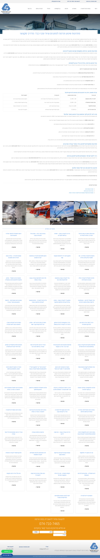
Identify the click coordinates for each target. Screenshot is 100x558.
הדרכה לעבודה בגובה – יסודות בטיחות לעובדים (62, 234)
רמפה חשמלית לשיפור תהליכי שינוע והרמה (13, 234)
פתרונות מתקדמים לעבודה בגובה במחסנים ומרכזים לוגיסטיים (86, 345)
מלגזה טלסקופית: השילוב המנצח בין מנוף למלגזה (86, 388)
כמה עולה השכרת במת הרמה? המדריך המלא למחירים (86, 234)
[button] (4, 213)
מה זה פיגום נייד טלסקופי (86, 453)
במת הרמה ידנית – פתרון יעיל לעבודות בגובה (37, 234)
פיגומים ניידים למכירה (86, 495)
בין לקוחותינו (57, 8)
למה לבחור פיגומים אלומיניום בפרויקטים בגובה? (62, 496)
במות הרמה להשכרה (85, 8)
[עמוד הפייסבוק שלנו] (61, 1)
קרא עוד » (86, 247)
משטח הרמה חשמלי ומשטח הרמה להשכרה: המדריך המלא (81, 192)
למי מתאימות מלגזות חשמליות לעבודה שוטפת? (38, 453)
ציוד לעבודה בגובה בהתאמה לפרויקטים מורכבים (62, 279)
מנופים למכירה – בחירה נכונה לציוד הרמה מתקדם (13, 257)
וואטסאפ (6, 551)
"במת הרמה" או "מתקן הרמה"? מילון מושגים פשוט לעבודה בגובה (37, 368)
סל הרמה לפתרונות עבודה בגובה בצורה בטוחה (37, 279)
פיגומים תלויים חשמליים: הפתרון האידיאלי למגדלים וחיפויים (13, 345)
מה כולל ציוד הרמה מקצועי (14, 473)
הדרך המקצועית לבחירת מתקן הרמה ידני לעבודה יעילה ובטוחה (62, 323)
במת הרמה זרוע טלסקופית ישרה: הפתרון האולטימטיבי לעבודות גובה (86, 433)
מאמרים (74, 8)
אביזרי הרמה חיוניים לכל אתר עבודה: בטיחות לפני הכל (38, 345)
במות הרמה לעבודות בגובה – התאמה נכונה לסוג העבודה (13, 323)
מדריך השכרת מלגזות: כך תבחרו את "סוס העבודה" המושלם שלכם (62, 388)
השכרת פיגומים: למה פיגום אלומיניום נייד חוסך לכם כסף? (62, 368)
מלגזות (66, 8)
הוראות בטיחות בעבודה (38, 432)
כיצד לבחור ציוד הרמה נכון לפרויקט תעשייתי (86, 323)
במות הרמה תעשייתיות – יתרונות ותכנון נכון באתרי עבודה (13, 301)
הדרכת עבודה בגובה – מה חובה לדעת (62, 433)
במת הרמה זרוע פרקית (88, 191)
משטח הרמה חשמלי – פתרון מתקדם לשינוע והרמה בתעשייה (13, 279)
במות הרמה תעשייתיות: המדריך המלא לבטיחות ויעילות (86, 411)
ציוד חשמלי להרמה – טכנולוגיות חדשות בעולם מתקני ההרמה (86, 301)
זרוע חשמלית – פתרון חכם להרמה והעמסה (86, 474)
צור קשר (29, 8)
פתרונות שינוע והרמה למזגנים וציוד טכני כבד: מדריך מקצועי (62, 345)
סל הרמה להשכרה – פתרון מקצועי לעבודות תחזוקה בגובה (38, 301)
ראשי (96, 8)
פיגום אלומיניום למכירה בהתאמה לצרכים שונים (37, 257)
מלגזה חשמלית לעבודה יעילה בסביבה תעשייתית (86, 279)
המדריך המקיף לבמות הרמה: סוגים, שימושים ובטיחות (13, 368)
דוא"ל (47, 546)
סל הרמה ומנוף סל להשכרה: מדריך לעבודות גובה (62, 411)
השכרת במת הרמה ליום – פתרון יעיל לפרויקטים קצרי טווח (38, 323)
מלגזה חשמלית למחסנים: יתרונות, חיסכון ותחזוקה (38, 388)
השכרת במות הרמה (89, 189)
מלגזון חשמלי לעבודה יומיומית (13, 453)
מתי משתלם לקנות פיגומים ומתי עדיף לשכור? (86, 368)
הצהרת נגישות (39, 8)
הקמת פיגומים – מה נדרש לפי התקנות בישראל (62, 474)
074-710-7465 (6, 555)
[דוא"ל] (50, 548)
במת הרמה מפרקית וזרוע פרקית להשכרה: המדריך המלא (37, 411)
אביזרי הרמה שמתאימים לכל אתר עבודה (13, 433)
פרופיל (48, 8)
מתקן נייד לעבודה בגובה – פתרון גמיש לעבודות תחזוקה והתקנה (62, 301)
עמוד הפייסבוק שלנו (56, 1)
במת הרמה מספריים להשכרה (13, 410)
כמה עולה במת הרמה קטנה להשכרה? (38, 474)
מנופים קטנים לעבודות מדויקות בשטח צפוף (62, 453)
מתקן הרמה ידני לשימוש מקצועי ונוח (62, 257)
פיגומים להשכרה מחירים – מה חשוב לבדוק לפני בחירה (86, 257)
